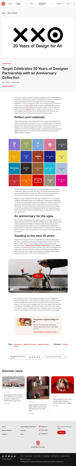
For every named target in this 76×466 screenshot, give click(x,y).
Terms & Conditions (37, 456)
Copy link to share (7, 86)
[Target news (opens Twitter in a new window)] (3, 456)
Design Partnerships (43, 344)
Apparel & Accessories (30, 344)
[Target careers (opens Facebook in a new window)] (6, 456)
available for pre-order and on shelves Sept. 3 (38, 245)
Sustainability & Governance (42, 3)
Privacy (21, 456)
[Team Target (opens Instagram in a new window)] (9, 456)
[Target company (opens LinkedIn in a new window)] (12, 456)
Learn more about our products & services (45, 332)
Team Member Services (65, 456)
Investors (59, 3)
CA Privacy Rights (46, 456)
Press (68, 3)
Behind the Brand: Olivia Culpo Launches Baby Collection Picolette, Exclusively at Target (62, 401)
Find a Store (44, 430)
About (10, 3)
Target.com (28, 109)
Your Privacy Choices (26, 459)
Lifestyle (6, 63)
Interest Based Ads (28, 456)
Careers (31, 3)
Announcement (18, 344)
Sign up (61, 432)
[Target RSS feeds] (15, 456)
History (16, 346)
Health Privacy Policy (55, 456)
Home (3, 13)
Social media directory (6, 459)
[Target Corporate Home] (3, 4)
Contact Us (44, 433)
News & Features (19, 3)
